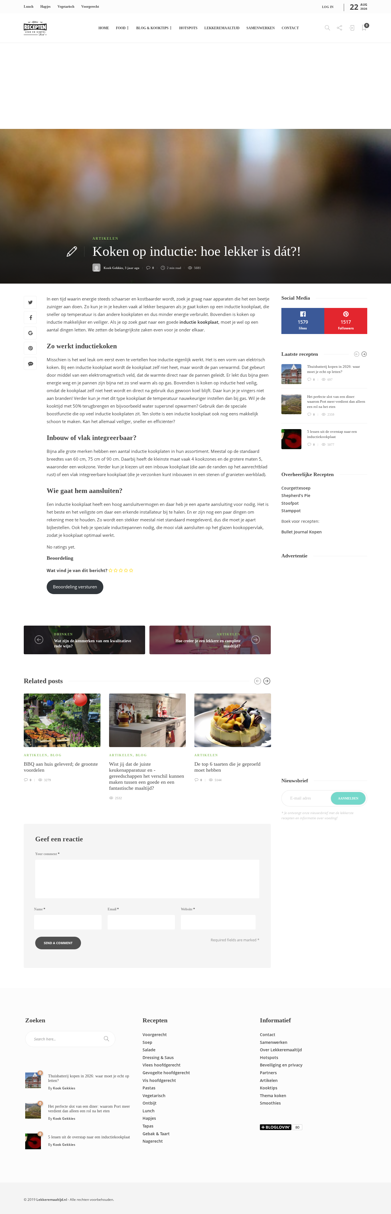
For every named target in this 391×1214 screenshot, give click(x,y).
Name (39, 909)
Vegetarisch (66, 7)
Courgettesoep (296, 488)
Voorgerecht (90, 7)
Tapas (148, 1126)
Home (103, 28)
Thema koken (273, 1095)
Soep (147, 1042)
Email (113, 909)
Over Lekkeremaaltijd (281, 1049)
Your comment (47, 854)
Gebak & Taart (156, 1133)
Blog (56, 755)
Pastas (149, 1088)
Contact (290, 28)
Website (188, 909)
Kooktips (268, 1088)
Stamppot (291, 510)
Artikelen (105, 239)
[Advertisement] (195, 86)
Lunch (28, 7)
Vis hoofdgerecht (159, 1080)
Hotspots (188, 28)
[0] (33, 1080)
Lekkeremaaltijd (222, 28)
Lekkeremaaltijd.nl (51, 1199)
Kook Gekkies (113, 268)
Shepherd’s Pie (295, 495)
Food (121, 28)
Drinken (63, 634)
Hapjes (45, 7)
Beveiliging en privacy (281, 1065)
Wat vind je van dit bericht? (77, 570)
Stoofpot (290, 503)
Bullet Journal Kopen (301, 532)
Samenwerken (260, 28)
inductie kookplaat (198, 322)
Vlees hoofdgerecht (162, 1065)
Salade (149, 1049)
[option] (62, 737)
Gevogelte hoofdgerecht (166, 1072)
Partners (268, 1072)
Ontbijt (150, 1103)
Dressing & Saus (158, 1057)
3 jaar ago (132, 268)
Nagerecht (153, 1141)
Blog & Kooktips (152, 28)
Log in (327, 7)
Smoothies (270, 1103)
